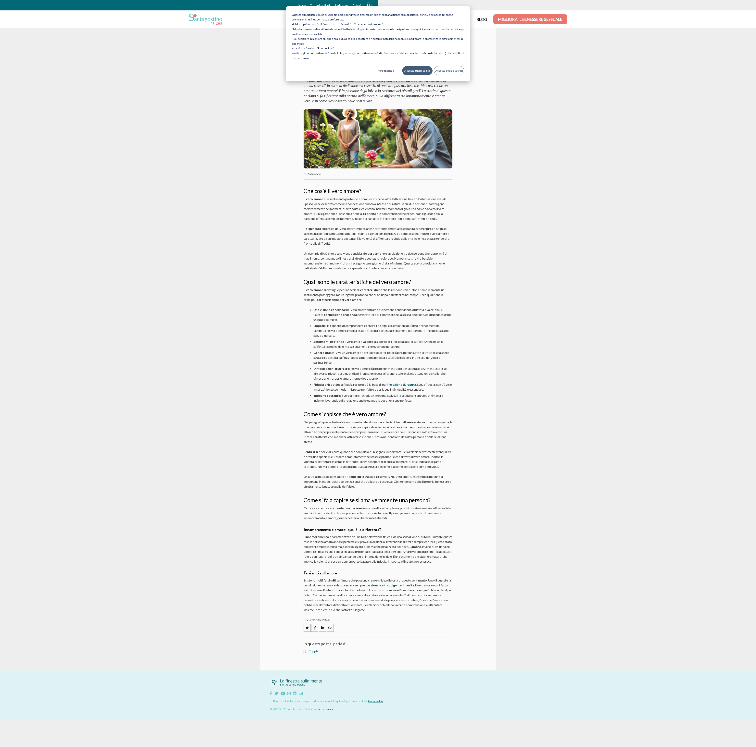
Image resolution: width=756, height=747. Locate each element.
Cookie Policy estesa (340, 53)
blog (481, 19)
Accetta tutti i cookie (417, 70)
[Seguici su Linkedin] (294, 693)
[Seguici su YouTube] (283, 693)
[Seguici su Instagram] (289, 693)
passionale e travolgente (383, 585)
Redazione (341, 5)
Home (302, 5)
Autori (357, 5)
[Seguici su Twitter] (276, 693)
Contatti (317, 709)
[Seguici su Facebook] (271, 693)
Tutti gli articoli (320, 5)
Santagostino (375, 701)
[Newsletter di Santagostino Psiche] (301, 693)
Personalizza (385, 70)
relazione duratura (402, 384)
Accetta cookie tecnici (449, 70)
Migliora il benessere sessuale (530, 19)
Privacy (329, 709)
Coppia (313, 651)
